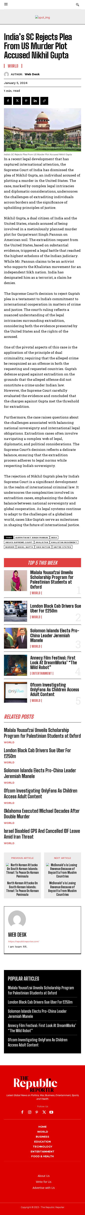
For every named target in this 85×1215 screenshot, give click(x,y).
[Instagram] (29, 1112)
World (36, 593)
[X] (17, 101)
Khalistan (42, 542)
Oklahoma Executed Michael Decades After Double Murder (42, 814)
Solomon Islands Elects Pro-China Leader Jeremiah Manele (54, 635)
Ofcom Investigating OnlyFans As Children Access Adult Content (54, 689)
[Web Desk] (7, 74)
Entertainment (42, 673)
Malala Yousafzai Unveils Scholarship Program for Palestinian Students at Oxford (52, 580)
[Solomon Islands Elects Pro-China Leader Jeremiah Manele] (15, 638)
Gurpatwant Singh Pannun (31, 537)
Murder (9, 547)
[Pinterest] (26, 101)
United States (62, 547)
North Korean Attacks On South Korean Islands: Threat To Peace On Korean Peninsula (22, 888)
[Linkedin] (35, 101)
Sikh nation (43, 547)
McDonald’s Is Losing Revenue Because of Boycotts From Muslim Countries (62, 888)
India (54, 537)
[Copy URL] (44, 101)
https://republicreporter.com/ (23, 941)
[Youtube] (51, 1112)
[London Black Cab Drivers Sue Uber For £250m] (15, 611)
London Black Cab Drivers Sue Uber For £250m (55, 608)
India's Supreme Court (19, 542)
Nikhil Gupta (25, 547)
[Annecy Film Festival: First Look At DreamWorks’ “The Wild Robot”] (15, 665)
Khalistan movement (64, 542)
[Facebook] (8, 101)
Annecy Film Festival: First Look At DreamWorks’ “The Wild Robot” (53, 662)
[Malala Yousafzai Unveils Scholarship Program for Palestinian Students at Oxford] (15, 580)
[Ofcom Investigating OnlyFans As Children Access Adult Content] (15, 692)
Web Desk (32, 74)
